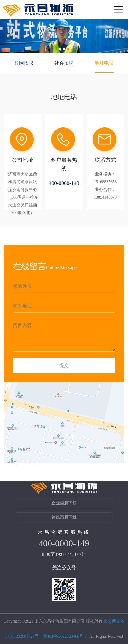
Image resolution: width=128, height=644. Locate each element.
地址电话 (104, 63)
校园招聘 (23, 63)
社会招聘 (64, 63)
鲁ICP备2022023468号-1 (65, 636)
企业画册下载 (64, 503)
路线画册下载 (64, 517)
